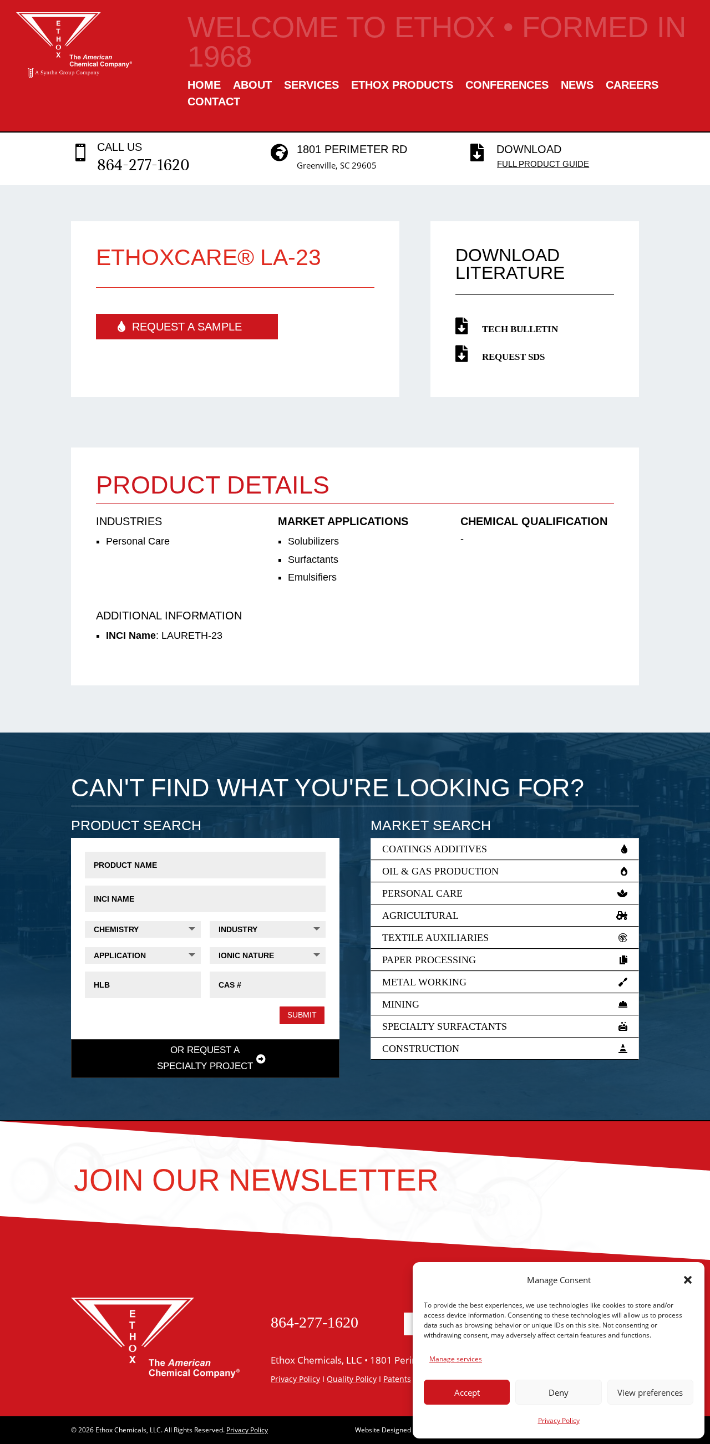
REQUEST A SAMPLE (187, 327)
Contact (213, 103)
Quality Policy (352, 1379)
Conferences (507, 86)
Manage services (455, 1359)
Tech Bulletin (520, 329)
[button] (687, 1279)
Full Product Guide (543, 164)
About (252, 86)
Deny (559, 1392)
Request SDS (513, 357)
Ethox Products (402, 86)
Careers (632, 86)
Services (311, 86)
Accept (467, 1392)
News (577, 86)
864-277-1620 (143, 164)
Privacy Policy (559, 1420)
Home (204, 86)
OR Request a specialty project (205, 1058)
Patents (397, 1379)
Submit (302, 1014)
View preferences (650, 1392)
